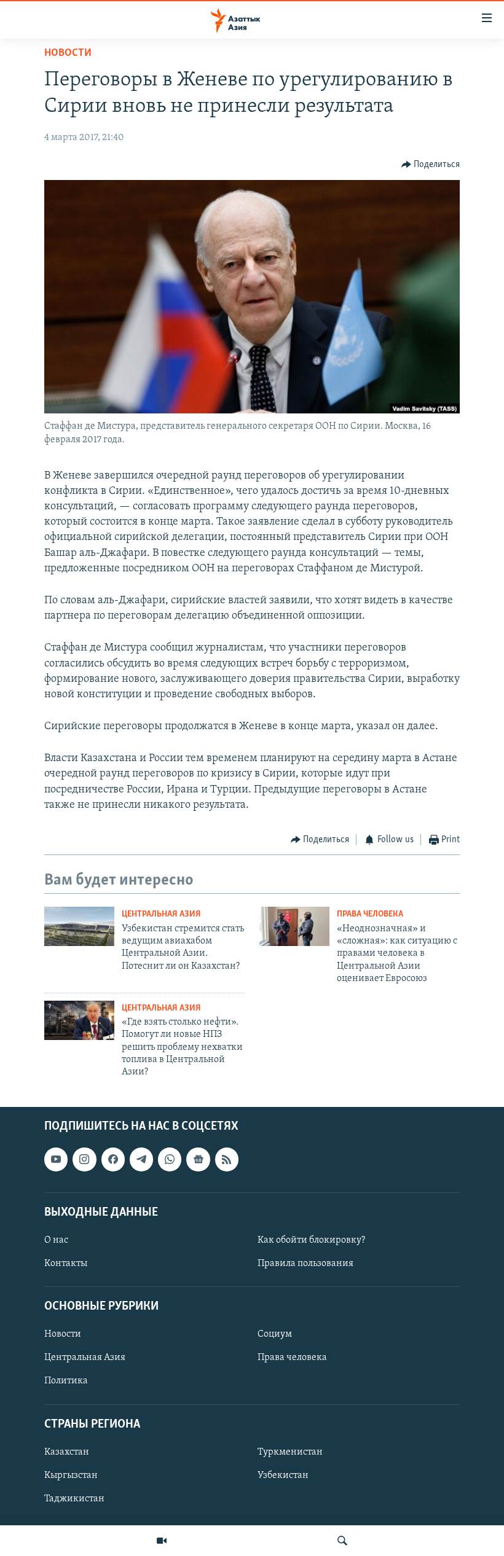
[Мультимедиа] (161, 1540)
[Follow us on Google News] (198, 1159)
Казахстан (66, 1452)
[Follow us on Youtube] (56, 1159)
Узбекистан (283, 1475)
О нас (56, 1240)
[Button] (430, 165)
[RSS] (226, 1159)
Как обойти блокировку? (311, 1240)
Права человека (370, 914)
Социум (275, 1334)
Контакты (65, 1264)
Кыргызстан (71, 1475)
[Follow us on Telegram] (141, 1159)
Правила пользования (305, 1264)
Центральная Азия (161, 914)
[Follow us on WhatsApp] (169, 1159)
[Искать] (342, 1540)
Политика (66, 1381)
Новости (68, 53)
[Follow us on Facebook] (113, 1159)
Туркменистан (290, 1452)
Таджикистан (74, 1499)
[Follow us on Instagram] (84, 1159)
